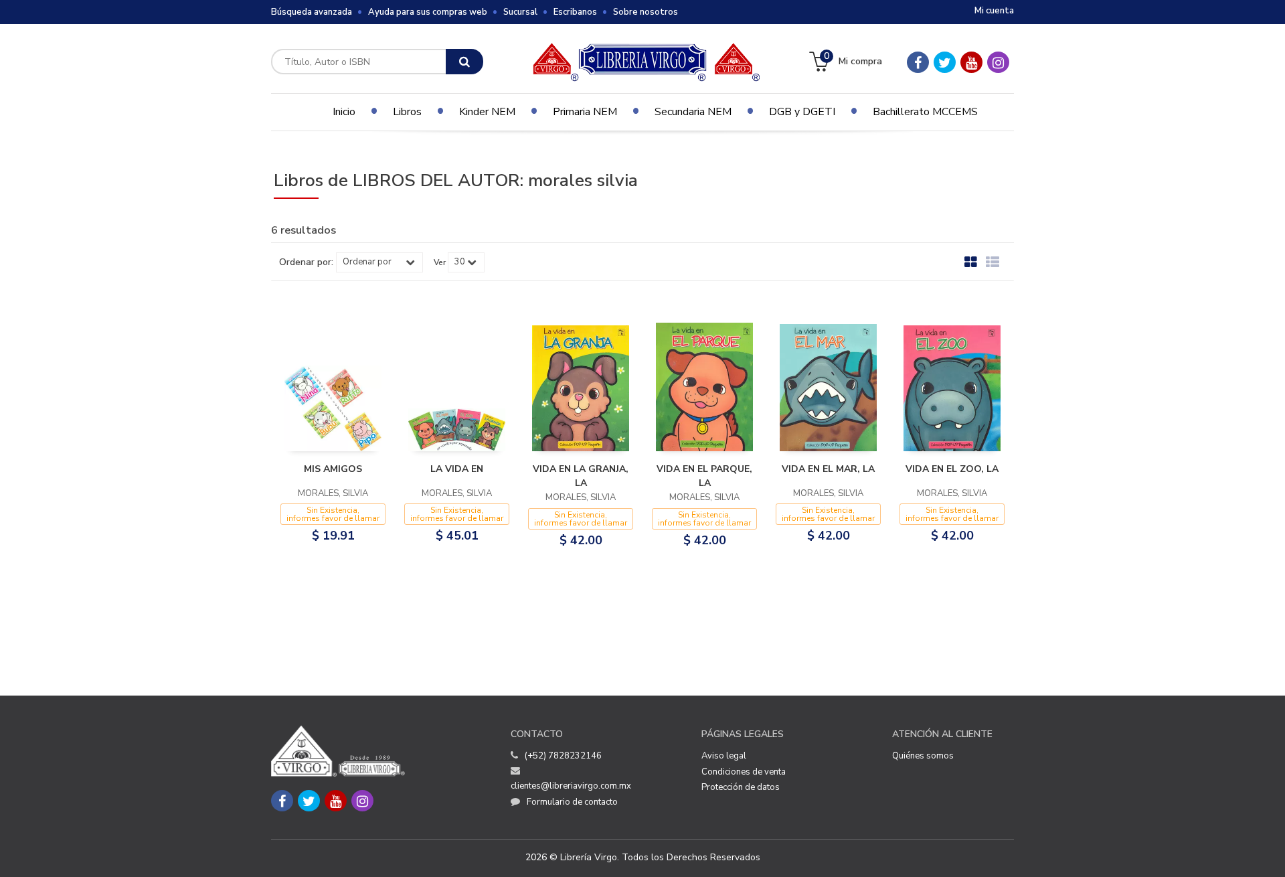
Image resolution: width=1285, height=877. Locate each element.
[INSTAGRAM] (998, 62)
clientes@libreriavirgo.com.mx (571, 786)
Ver (440, 262)
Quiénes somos (923, 756)
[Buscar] (464, 61)
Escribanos (575, 12)
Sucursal (520, 12)
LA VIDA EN (456, 469)
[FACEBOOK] (918, 62)
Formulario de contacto (572, 802)
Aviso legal (723, 756)
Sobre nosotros (645, 12)
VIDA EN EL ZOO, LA (952, 469)
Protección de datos (740, 787)
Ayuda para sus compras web (427, 12)
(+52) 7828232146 (563, 756)
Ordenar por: (306, 262)
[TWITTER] (945, 62)
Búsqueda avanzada (311, 12)
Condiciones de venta (743, 772)
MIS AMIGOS (333, 469)
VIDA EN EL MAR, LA (828, 469)
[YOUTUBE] (971, 62)
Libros (407, 111)
